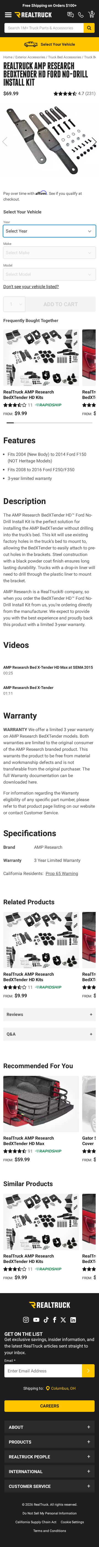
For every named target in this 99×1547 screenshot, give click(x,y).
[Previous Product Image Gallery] (5, 142)
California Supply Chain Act (35, 1522)
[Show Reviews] (75, 93)
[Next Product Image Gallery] (94, 142)
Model (7, 265)
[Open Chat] (70, 15)
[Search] (89, 28)
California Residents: (40, 873)
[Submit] (88, 1370)
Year (6, 222)
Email (9, 1361)
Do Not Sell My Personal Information (50, 1513)
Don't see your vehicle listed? (31, 286)
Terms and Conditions (49, 1531)
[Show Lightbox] (49, 141)
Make (7, 244)
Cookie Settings (72, 1522)
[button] (49, 1427)
